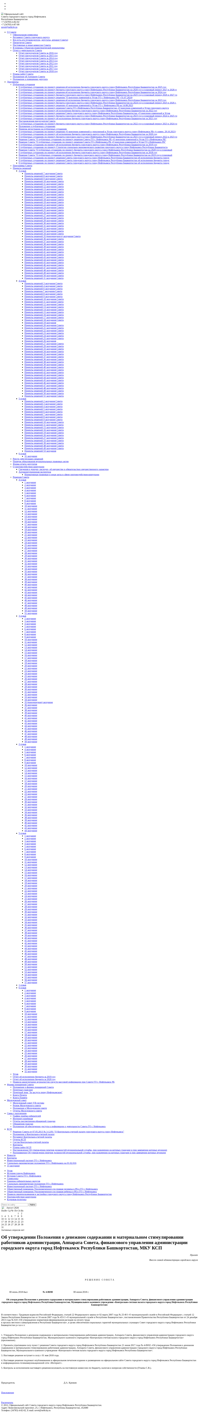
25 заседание (30, 545)
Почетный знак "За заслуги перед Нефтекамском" (37, 1092)
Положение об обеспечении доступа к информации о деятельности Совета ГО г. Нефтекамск (59, 1126)
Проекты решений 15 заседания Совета (44, 312)
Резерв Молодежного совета (27, 1105)
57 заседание (30, 982)
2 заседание (30, 485)
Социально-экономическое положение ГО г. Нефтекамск (35, 1184)
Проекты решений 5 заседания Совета (43, 409)
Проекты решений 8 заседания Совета (43, 176)
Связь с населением (17, 1113)
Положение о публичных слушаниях (37, 126)
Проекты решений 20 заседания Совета (44, 325)
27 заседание (30, 550)
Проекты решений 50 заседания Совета (44, 275)
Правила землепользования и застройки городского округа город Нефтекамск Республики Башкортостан (59, 1194)
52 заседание (30, 969)
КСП (9, 1129)
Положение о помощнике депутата (30, 79)
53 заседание (30, 972)
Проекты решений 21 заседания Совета (44, 328)
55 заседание (30, 977)
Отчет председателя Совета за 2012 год (38, 63)
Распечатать (7, 1402)
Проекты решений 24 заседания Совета (44, 207)
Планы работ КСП (22, 1147)
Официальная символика (25, 34)
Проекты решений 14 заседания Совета (44, 192)
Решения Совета (21, 477)
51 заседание (30, 613)
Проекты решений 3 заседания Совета (43, 283)
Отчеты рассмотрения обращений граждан (34, 1121)
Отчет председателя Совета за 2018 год (38, 71)
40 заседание (30, 584)
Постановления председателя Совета (37, 121)
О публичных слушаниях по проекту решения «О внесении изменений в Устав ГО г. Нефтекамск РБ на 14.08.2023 (76, 105)
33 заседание (30, 566)
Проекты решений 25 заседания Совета (44, 210)
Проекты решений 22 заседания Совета (44, 205)
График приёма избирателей (27, 1116)
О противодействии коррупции (28, 466)
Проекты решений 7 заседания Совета (43, 173)
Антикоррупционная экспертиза (35, 472)
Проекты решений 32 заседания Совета (44, 228)
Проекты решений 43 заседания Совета (44, 257)
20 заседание (30, 532)
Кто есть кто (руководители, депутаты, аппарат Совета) (40, 40)
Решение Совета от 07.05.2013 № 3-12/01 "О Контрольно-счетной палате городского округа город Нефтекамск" (68, 1131)
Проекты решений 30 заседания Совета (44, 223)
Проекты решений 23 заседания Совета (44, 333)
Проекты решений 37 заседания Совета (44, 241)
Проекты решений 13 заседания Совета (44, 189)
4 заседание (30, 490)
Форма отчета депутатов (25, 464)
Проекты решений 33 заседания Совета (44, 231)
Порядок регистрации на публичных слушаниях (43, 129)
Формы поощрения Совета (20, 1084)
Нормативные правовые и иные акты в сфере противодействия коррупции (61, 474)
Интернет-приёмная (23, 1118)
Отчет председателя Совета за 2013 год (38, 61)
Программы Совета (22, 165)
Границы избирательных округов (23, 1181)
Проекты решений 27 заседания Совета (44, 215)
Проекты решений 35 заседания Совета (44, 354)
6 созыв (22, 453)
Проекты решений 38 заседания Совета (44, 244)
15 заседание (30, 519)
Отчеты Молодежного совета (27, 1110)
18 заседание (30, 527)
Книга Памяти (20, 1097)
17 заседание (30, 524)
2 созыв (22, 744)
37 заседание (30, 576)
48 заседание (30, 605)
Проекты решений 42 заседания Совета (44, 254)
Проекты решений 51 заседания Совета (44, 396)
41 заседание (30, 587)
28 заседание (30, 553)
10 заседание (30, 506)
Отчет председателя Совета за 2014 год (38, 58)
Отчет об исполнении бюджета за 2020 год (34, 1079)
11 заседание (30, 508)
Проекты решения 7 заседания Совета (43, 291)
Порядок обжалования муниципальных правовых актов (41, 461)
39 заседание (30, 582)
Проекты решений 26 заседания (40, 341)
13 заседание (30, 514)
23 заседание (30, 540)
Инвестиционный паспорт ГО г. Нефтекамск (29, 1160)
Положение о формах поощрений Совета (33, 1087)
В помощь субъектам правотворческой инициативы (39, 48)
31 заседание (30, 456)
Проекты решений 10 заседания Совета (44, 181)
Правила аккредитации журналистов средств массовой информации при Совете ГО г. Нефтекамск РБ (64, 1082)
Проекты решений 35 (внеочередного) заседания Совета (52, 236)
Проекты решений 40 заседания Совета (44, 249)
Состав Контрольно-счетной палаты (31, 1142)
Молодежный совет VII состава (28, 1103)
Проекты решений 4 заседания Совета (43, 286)
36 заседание (30, 574)
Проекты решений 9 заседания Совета (43, 178)
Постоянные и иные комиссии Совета (32, 45)
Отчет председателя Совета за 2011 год (38, 66)
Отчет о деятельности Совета (27, 50)
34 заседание (30, 569)
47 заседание (30, 603)
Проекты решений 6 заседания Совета (43, 288)
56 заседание (30, 980)
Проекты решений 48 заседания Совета (44, 270)
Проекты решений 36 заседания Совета (44, 239)
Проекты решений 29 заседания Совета (44, 220)
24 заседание (30, 542)
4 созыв (22, 281)
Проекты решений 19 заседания (40, 322)
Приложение (7, 1392)
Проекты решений (22, 168)
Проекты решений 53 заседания (40, 451)
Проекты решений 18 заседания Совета (44, 199)
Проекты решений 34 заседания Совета (44, 233)
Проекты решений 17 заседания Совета (44, 197)
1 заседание (30, 482)
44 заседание (30, 595)
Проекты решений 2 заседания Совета (43, 401)
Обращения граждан (23, 1124)
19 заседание (30, 529)
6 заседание (30, 495)
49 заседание (30, 608)
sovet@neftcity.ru (9, 27)
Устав (15, 1074)
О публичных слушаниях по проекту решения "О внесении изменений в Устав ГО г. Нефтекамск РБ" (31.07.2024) (75, 97)
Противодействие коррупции (21, 1197)
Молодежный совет (17, 1100)
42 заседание (30, 589)
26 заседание (30, 548)
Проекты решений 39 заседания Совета (44, 247)
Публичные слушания (24, 84)
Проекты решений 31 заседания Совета (44, 226)
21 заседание (30, 535)
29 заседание (30, 555)
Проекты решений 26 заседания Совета (44, 212)
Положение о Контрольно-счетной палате (33, 1134)
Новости (11, 1155)
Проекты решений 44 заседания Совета (44, 260)
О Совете (11, 32)
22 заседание (30, 537)
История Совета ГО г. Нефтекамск (24, 1176)
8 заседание (30, 500)
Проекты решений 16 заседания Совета (44, 194)
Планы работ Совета (23, 74)
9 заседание (30, 503)
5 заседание (30, 493)
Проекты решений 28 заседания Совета (44, 218)
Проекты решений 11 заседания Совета (44, 184)
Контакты (18, 1145)
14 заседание (30, 516)
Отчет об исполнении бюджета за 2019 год (34, 1076)
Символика (12, 1178)
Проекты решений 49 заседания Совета (44, 273)
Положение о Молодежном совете (30, 1108)
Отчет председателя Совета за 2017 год (38, 68)
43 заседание (30, 592)
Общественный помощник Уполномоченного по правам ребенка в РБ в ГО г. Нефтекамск (52, 1191)
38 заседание (30, 579)
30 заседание (30, 558)
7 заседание (30, 498)
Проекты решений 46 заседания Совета (44, 265)
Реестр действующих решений (28, 459)
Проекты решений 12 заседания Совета (44, 186)
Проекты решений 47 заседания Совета (44, 267)
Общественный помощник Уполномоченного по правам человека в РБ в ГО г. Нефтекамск (52, 1189)
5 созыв (22, 398)
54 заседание (30, 974)
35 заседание (30, 571)
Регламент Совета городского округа (31, 37)
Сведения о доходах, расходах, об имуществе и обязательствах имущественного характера (64, 469)
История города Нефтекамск (21, 1173)
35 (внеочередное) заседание (38, 702)
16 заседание (30, 521)
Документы (13, 82)
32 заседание (30, 563)
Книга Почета (20, 1095)
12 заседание (30, 511)
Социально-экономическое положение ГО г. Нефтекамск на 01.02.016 (41, 1163)
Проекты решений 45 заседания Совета (44, 262)
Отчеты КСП (19, 1139)
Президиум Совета (22, 42)
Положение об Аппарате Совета (29, 76)
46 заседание (30, 600)
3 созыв (22, 171)
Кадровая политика (16, 1199)
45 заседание (30, 597)
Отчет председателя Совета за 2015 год (38, 55)
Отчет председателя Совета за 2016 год (38, 53)
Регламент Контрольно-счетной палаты (32, 1137)
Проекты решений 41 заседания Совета (44, 252)
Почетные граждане (23, 1090)
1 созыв (22, 985)
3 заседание (30, 487)
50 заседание (30, 610)
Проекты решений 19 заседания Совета (44, 202)
